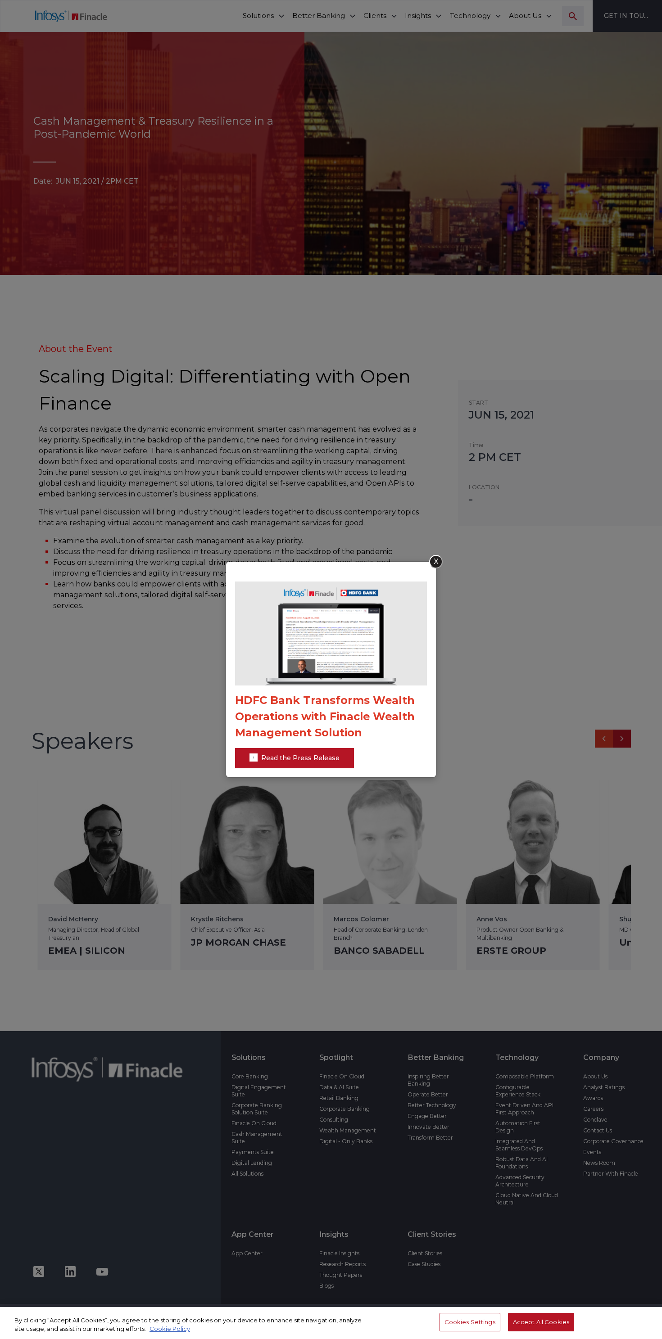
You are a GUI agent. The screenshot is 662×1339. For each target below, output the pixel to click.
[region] (331, 1323)
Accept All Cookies (541, 1321)
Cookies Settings (469, 1321)
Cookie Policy (170, 1329)
